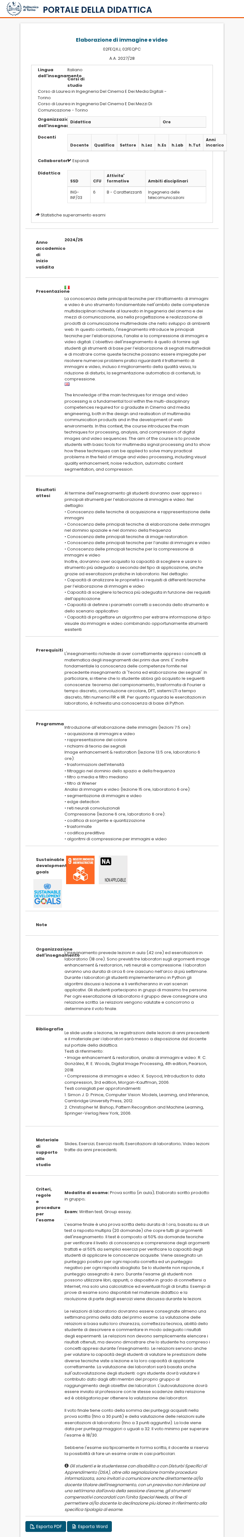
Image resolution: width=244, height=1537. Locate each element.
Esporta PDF (48, 1526)
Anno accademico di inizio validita (45, 254)
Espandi (80, 161)
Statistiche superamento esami (73, 215)
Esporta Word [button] (92, 1526)
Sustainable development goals (45, 866)
